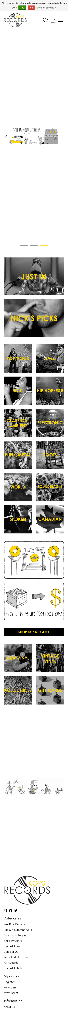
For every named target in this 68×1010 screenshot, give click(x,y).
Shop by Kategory (15, 935)
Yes (22, 7)
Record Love (12, 946)
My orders (10, 987)
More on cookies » (46, 7)
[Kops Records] (15, 20)
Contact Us (11, 951)
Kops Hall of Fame (16, 957)
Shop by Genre (13, 941)
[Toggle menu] (60, 20)
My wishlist (11, 993)
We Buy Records (15, 924)
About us (9, 1007)
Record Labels (13, 968)
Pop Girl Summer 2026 (18, 930)
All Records (11, 962)
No (31, 7)
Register (9, 982)
